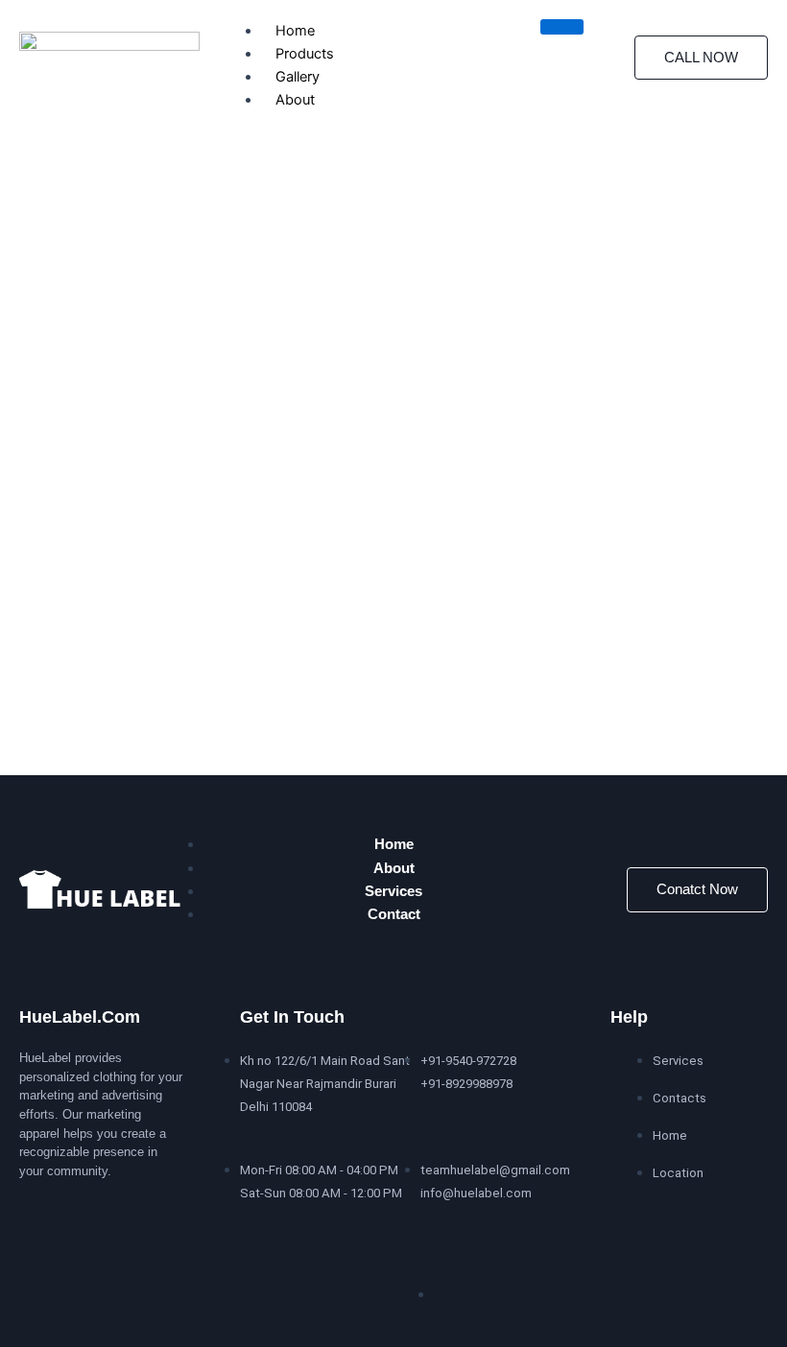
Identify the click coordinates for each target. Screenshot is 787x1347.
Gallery (297, 76)
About (295, 99)
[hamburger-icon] (562, 27)
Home (295, 30)
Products (304, 53)
